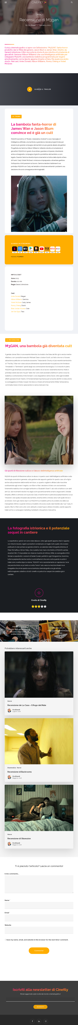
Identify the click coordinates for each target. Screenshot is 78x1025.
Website (8, 925)
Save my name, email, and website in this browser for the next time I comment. (37, 940)
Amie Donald (15, 296)
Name (7, 900)
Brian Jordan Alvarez (18, 308)
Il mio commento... (12, 874)
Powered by (14, 256)
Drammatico (12, 768)
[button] (6, 2)
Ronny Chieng (16, 305)
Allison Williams (16, 299)
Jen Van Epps (15, 311)
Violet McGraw (16, 302)
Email (7, 913)
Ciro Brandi (31, 25)
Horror (39, 14)
